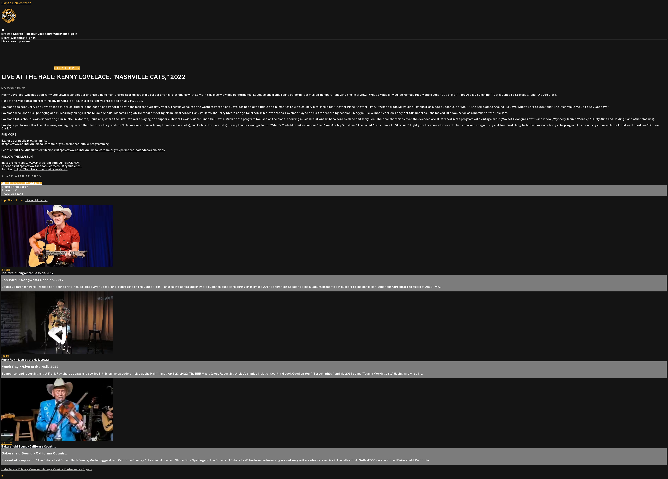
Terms (13, 469)
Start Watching (56, 33)
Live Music (8, 87)
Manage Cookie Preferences (62, 469)
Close (61, 68)
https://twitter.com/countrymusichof (41, 169)
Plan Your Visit (34, 33)
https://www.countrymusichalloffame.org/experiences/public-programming (55, 144)
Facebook (13, 183)
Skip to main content (16, 3)
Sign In (31, 37)
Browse (7, 33)
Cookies (35, 469)
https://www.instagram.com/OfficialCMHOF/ (49, 162)
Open (74, 68)
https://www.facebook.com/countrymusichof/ (49, 166)
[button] (3, 30)
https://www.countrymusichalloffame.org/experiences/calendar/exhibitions (110, 150)
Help (4, 469)
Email (35, 183)
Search (18, 33)
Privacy (23, 469)
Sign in (72, 33)
